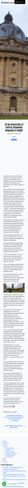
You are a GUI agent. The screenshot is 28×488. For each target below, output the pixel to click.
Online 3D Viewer (9, 448)
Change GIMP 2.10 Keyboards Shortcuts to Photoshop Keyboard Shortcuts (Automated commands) (14, 417)
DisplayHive (8, 450)
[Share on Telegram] (10, 406)
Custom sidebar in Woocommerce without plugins (13, 426)
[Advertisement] (14, 160)
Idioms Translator (10, 451)
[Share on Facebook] (4, 406)
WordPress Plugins (10, 455)
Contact (5, 462)
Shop (4, 458)
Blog (4, 460)
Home (4, 441)
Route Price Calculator (11, 453)
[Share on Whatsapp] (7, 406)
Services (5, 444)
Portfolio (5, 443)
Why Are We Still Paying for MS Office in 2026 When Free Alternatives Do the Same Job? (14, 476)
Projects (5, 446)
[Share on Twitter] (13, 406)
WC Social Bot (9, 456)
